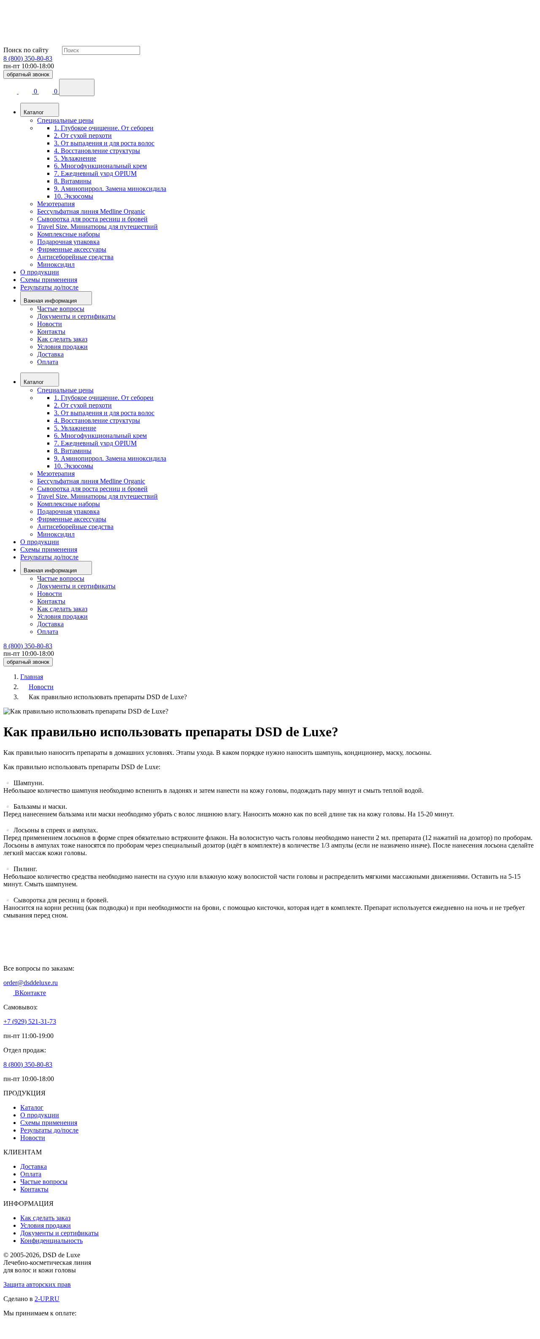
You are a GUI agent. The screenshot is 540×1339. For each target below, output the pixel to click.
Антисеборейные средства (75, 256)
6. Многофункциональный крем (100, 165)
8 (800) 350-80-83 (27, 58)
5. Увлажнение (75, 158)
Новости (49, 323)
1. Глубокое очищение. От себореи (104, 127)
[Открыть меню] (76, 87)
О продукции (39, 272)
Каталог (31, 1107)
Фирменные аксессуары (71, 249)
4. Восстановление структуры (97, 150)
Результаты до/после (49, 287)
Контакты (51, 331)
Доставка (50, 354)
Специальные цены (65, 120)
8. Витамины (73, 181)
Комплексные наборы (68, 234)
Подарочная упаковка (68, 241)
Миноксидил (56, 264)
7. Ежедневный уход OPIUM (95, 173)
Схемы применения (48, 279)
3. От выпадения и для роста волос (104, 143)
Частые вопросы (60, 308)
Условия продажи (62, 346)
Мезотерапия (56, 203)
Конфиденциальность (51, 1240)
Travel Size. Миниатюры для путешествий (97, 226)
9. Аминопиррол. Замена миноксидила (110, 188)
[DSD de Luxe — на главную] (24, 38)
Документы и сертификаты (76, 316)
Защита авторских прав (37, 1284)
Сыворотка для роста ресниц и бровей (92, 219)
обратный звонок (28, 74)
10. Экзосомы (73, 196)
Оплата (47, 361)
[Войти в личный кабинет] (11, 91)
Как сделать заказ (62, 339)
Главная (31, 676)
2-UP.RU (47, 1298)
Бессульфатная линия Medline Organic (91, 211)
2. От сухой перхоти (83, 135)
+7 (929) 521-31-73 (29, 1021)
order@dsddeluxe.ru (30, 982)
